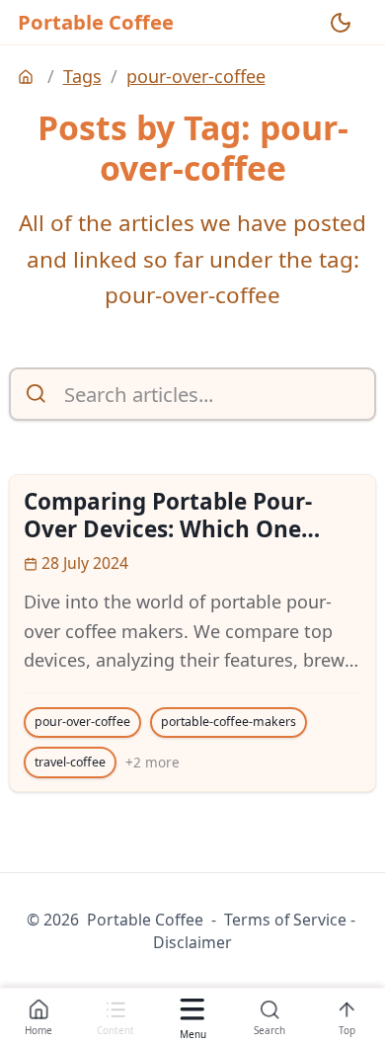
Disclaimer (192, 942)
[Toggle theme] (340, 22)
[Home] (28, 77)
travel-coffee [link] (70, 762)
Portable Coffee (96, 22)
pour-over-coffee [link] (82, 721)
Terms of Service (285, 919)
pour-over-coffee (196, 76)
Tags (82, 76)
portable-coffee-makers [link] (228, 721)
